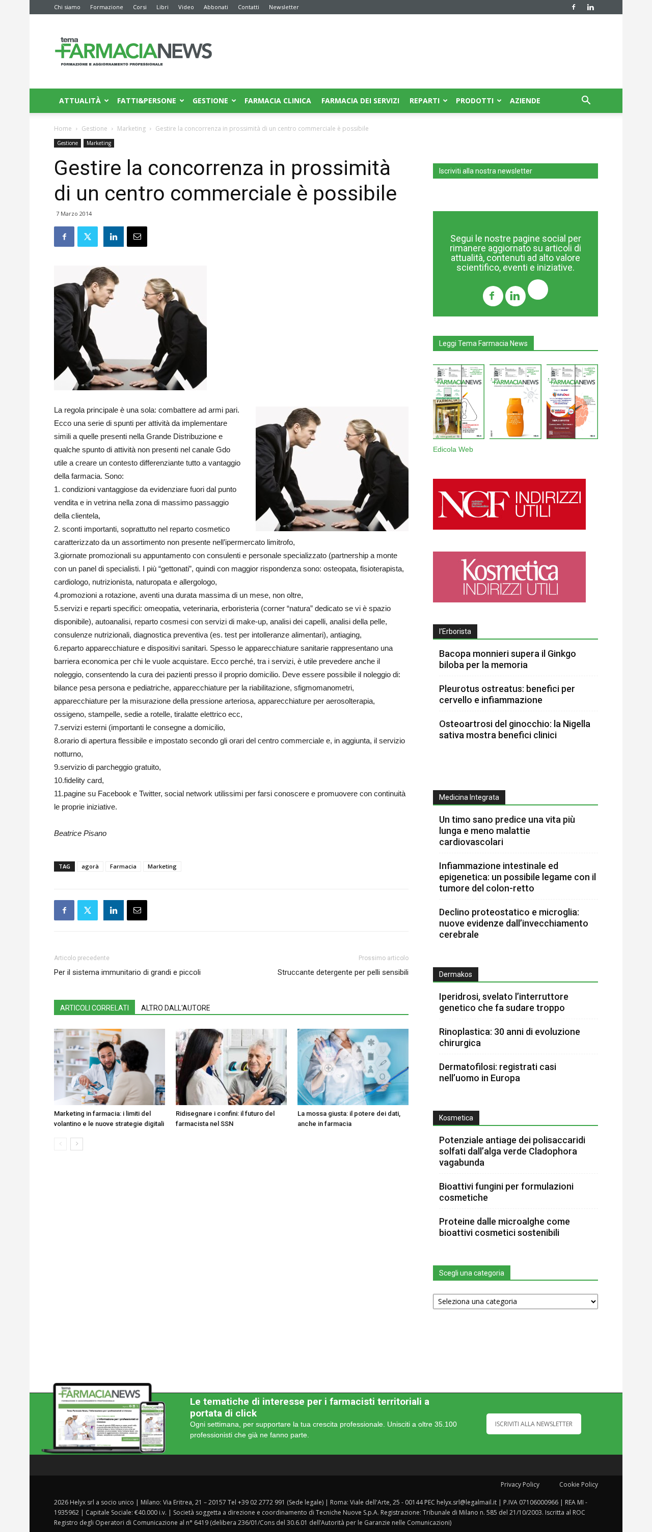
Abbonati (216, 7)
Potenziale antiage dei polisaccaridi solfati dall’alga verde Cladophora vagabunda (512, 1151)
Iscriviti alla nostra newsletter (485, 171)
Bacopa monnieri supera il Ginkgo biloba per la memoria (507, 659)
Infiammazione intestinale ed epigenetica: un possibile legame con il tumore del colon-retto (517, 876)
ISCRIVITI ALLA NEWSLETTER (534, 1424)
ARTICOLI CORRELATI (94, 1008)
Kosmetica (456, 1118)
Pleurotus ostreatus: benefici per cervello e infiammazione (507, 694)
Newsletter (284, 7)
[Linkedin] (590, 7)
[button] (586, 101)
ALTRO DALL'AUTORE (175, 1008)
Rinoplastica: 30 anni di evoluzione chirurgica (509, 1037)
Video (186, 7)
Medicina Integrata (469, 797)
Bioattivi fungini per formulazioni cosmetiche (506, 1192)
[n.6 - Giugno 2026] (515, 403)
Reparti (425, 100)
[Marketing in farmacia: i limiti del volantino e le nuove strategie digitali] (109, 1067)
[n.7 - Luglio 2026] (458, 403)
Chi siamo (67, 7)
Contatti (248, 7)
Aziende (525, 100)
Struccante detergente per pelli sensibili (343, 972)
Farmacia (123, 866)
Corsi (140, 7)
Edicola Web (453, 449)
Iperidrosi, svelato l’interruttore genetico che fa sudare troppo (503, 1002)
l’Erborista (455, 631)
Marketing (131, 128)
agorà (90, 866)
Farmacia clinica (277, 100)
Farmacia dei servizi (360, 100)
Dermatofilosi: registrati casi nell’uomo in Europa (497, 1072)
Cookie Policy (578, 1484)
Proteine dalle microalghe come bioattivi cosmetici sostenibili (504, 1227)
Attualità (80, 100)
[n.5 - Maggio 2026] (572, 403)
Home (63, 128)
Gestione (210, 100)
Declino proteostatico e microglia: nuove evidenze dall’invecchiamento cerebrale (513, 923)
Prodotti (475, 100)
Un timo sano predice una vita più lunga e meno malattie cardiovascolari (507, 830)
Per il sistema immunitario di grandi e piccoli (127, 972)
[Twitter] (538, 290)
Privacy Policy (520, 1484)
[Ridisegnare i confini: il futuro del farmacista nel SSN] (231, 1067)
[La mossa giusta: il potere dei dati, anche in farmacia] (353, 1067)
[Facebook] (573, 7)
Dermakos (455, 974)
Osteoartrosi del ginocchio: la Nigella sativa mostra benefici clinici (514, 729)
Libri (162, 7)
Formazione (106, 7)
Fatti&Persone (146, 100)
